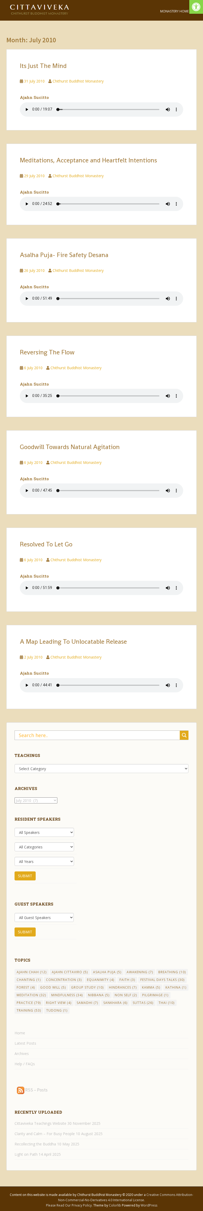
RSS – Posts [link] (36, 1090)
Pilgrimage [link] (155, 995)
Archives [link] (22, 1053)
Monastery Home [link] (174, 11)
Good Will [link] (53, 987)
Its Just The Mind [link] (43, 66)
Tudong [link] (56, 1010)
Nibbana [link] (98, 995)
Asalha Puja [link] (107, 972)
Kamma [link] (151, 987)
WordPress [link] (149, 1205)
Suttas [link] (143, 1002)
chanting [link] (29, 979)
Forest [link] (26, 987)
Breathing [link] (172, 972)
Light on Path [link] (26, 1154)
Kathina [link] (175, 987)
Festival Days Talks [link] (162, 979)
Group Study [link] (87, 987)
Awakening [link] (140, 972)
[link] (196, 7)
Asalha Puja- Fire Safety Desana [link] (64, 255)
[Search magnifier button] (184, 735)
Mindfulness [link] (67, 995)
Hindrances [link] (123, 987)
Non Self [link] (126, 995)
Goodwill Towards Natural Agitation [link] (70, 447)
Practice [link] (29, 1002)
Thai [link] (166, 1002)
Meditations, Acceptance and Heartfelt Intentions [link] (88, 160)
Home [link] (20, 1032)
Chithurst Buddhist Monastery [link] (78, 81)
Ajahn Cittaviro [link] (70, 972)
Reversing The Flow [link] (47, 352)
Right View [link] (58, 1002)
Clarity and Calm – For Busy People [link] (45, 1133)
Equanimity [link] (100, 979)
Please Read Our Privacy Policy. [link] (69, 1205)
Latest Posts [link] (25, 1043)
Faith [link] (127, 979)
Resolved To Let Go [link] (46, 544)
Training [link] (29, 1010)
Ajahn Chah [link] (32, 972)
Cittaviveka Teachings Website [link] (40, 1123)
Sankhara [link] (115, 1002)
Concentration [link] (64, 979)
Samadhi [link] (87, 1002)
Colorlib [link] (115, 1205)
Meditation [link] (31, 995)
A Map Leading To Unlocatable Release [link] (73, 641)
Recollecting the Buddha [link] (35, 1143)
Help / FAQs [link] (25, 1063)
